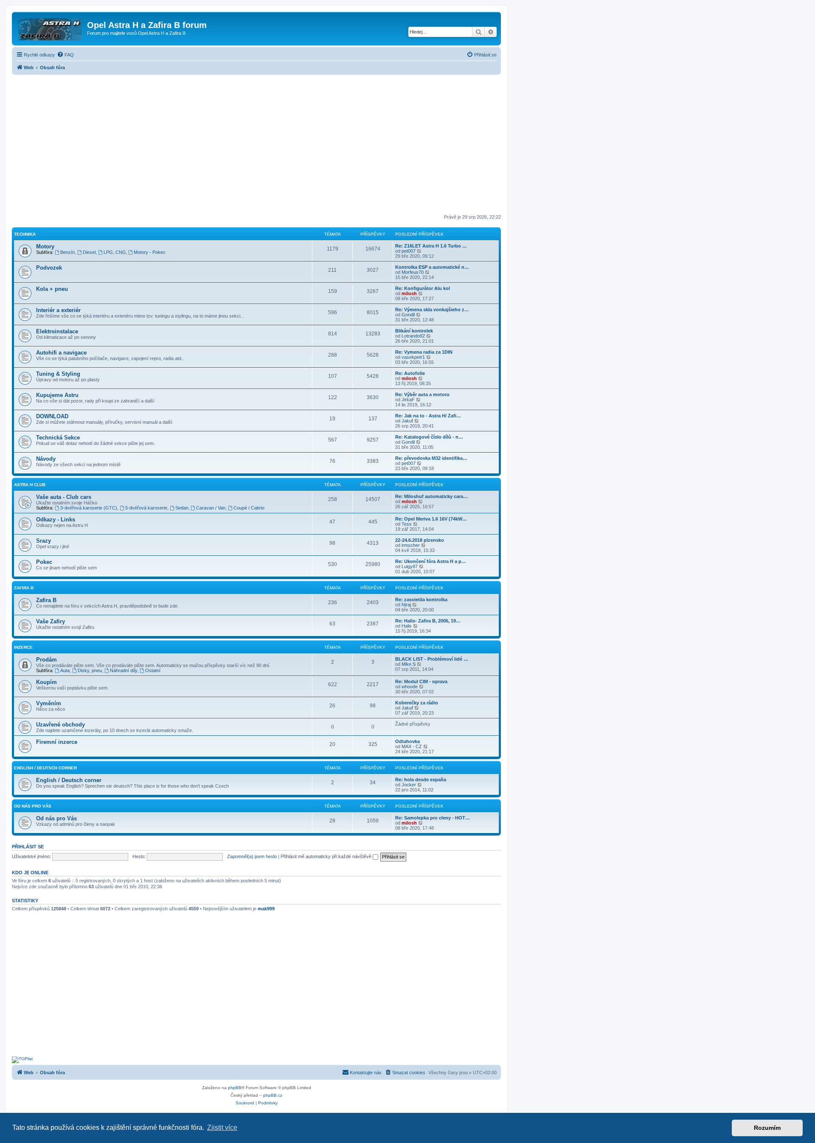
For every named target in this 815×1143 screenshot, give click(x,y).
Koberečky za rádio (416, 702)
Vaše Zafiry (50, 621)
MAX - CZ (412, 746)
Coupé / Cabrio (248, 507)
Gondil (408, 314)
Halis (407, 625)
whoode (410, 686)
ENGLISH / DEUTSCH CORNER (45, 768)
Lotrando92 (413, 335)
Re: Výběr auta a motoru (422, 394)
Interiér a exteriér (58, 310)
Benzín (67, 252)
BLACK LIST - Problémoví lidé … (431, 659)
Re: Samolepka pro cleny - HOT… (432, 817)
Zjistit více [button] (222, 1127)
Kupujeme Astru (57, 395)
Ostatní (152, 670)
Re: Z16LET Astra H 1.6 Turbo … (431, 245)
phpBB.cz (272, 1095)
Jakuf (407, 420)
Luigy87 (410, 566)
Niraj (406, 604)
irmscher (411, 545)
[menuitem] (65, 55)
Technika (25, 234)
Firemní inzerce (56, 742)
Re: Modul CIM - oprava (421, 681)
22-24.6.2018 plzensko (419, 540)
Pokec (44, 562)
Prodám (46, 659)
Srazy (43, 541)
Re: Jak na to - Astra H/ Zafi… (428, 415)
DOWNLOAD (52, 416)
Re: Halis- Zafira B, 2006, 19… (428, 620)
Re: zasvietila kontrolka (421, 599)
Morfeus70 (413, 272)
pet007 (409, 250)
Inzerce (23, 647)
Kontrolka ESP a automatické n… (432, 267)
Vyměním (48, 703)
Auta (65, 670)
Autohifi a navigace (61, 352)
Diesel (89, 252)
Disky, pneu (90, 670)
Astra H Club (29, 484)
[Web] (50, 27)
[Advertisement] (256, 145)
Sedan (181, 507)
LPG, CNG (115, 252)
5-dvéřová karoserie (146, 507)
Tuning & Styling (58, 374)
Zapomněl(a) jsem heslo (252, 856)
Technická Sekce (58, 437)
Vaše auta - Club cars (63, 497)
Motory (45, 246)
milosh (409, 293)
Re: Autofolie (410, 373)
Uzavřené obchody (60, 724)
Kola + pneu (52, 289)
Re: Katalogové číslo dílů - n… (429, 436)
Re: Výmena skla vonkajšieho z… (432, 309)
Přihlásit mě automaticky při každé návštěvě (327, 856)
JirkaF (408, 399)
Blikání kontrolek (414, 330)
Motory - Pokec (150, 252)
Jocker (409, 784)
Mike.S (409, 664)
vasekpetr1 (413, 357)
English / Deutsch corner (68, 780)
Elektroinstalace (57, 331)
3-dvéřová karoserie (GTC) (88, 507)
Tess (407, 523)
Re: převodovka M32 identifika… (431, 458)
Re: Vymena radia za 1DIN (423, 352)
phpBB (235, 1087)
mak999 (266, 908)
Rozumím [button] (767, 1127)
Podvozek (49, 268)
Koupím (46, 682)
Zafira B (24, 588)
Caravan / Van (210, 507)
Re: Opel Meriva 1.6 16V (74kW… (431, 518)
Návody (46, 459)
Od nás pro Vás (32, 806)
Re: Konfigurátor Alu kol (422, 288)
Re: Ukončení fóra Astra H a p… (430, 561)
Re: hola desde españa (420, 779)
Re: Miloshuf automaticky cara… (431, 496)
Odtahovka (407, 741)
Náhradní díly (124, 670)
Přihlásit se (28, 846)
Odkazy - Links (55, 519)
